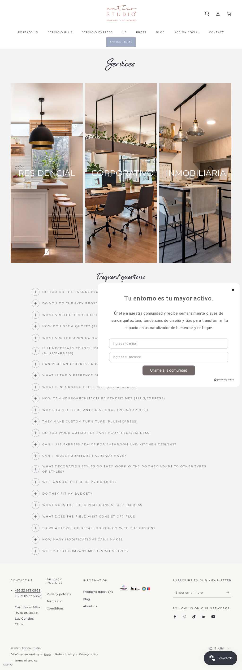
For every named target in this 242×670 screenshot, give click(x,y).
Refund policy (65, 654)
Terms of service (26, 660)
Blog (86, 599)
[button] (206, 13)
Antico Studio (31, 648)
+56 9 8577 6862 (28, 596)
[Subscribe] (228, 592)
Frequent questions (98, 591)
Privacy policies (59, 594)
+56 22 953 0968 (27, 590)
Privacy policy (88, 654)
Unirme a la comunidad (168, 370)
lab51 (47, 654)
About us (90, 606)
